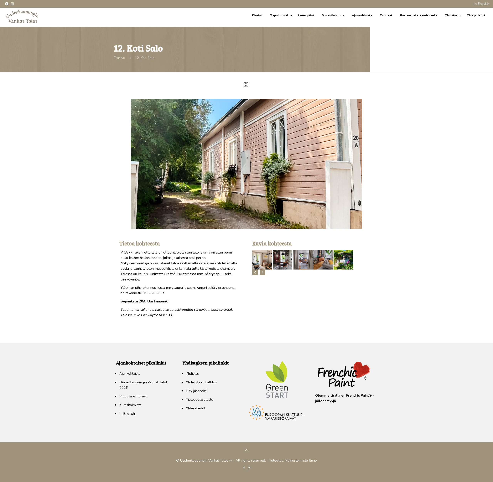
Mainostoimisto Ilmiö (301, 460)
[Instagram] (249, 468)
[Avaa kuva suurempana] (262, 260)
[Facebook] (244, 468)
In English (481, 3)
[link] (280, 25)
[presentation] (255, 272)
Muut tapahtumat (133, 396)
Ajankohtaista (129, 373)
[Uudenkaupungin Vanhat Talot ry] (22, 23)
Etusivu (119, 57)
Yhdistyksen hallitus (201, 382)
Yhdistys (192, 373)
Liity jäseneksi (196, 391)
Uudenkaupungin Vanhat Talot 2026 (143, 385)
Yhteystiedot (195, 408)
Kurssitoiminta (130, 405)
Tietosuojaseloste (199, 399)
